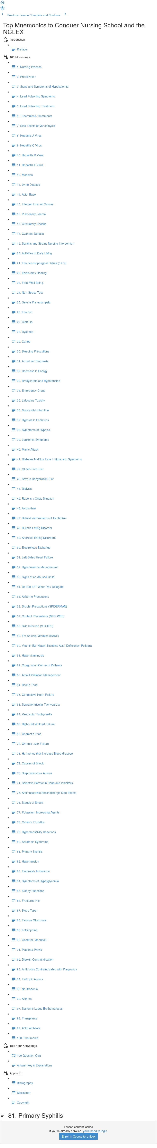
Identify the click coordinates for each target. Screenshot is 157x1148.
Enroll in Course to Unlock (78, 1136)
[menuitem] (2, 9)
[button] (2, 4)
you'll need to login (95, 1131)
